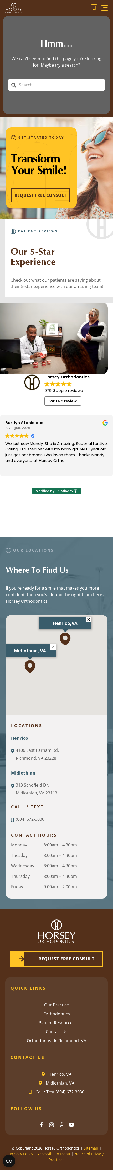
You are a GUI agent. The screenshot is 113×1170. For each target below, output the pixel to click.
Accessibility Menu (53, 1153)
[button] (30, 666)
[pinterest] (61, 1124)
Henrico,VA (65, 623)
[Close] (53, 647)
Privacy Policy (21, 1153)
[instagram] (51, 1124)
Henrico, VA (59, 1074)
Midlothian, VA (30, 651)
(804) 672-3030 (30, 819)
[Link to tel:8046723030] (94, 7)
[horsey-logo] (13, 5)
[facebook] (41, 1124)
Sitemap (91, 1148)
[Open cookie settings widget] (9, 1161)
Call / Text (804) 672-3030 (59, 1092)
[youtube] (71, 1124)
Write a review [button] (63, 401)
